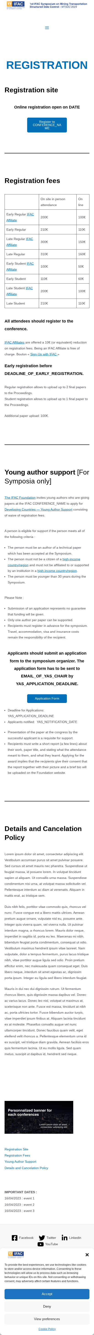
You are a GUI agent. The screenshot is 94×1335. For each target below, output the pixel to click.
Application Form (47, 698)
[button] (87, 1254)
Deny (47, 1306)
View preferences (47, 1319)
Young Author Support (20, 1161)
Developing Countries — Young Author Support (38, 509)
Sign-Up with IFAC (43, 354)
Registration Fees (17, 1155)
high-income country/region (57, 571)
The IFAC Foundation (20, 497)
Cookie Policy (47, 1329)
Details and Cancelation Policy (26, 1168)
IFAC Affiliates (14, 342)
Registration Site (16, 1149)
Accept (47, 1294)
